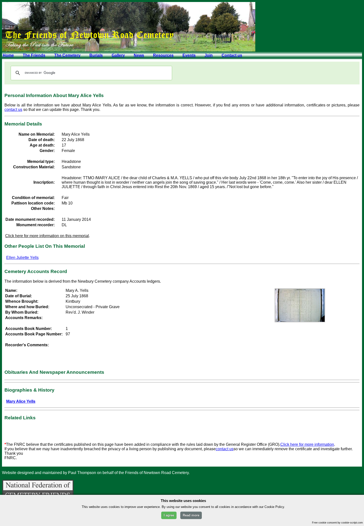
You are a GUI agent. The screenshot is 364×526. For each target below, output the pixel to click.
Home (8, 55)
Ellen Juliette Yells (22, 257)
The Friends (34, 55)
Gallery (118, 55)
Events (189, 55)
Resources (163, 55)
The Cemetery (67, 55)
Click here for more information (307, 444)
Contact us (232, 55)
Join (209, 55)
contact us (13, 109)
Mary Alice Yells (20, 401)
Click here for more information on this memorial (47, 236)
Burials (96, 55)
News (139, 55)
